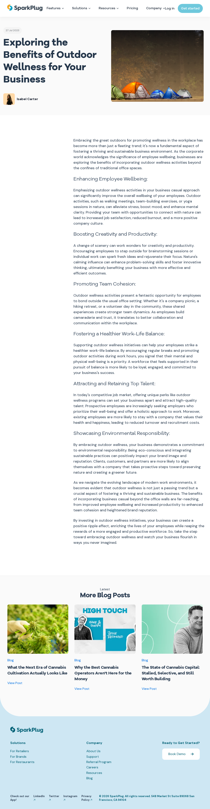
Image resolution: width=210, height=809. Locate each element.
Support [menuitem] (92, 756)
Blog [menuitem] (89, 778)
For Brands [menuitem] (18, 756)
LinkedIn (39, 796)
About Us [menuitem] (93, 751)
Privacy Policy (86, 798)
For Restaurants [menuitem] (22, 762)
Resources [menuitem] (94, 773)
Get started (190, 8)
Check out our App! (19, 798)
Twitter (54, 796)
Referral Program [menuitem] (98, 762)
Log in (170, 8)
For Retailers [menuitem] (19, 751)
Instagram (70, 796)
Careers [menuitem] (92, 767)
